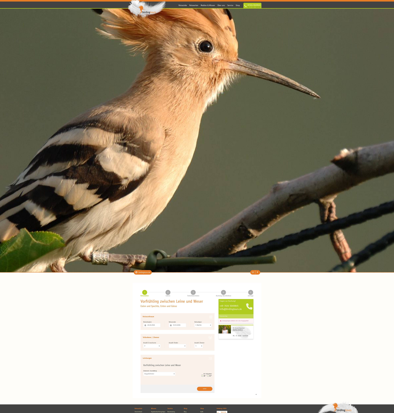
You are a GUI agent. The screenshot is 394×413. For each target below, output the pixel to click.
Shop (238, 6)
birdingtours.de (144, 273)
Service (230, 6)
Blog (185, 408)
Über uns (221, 6)
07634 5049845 (254, 5)
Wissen (153, 408)
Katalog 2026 (221, 408)
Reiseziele (183, 6)
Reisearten (193, 6)
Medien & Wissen (208, 6)
